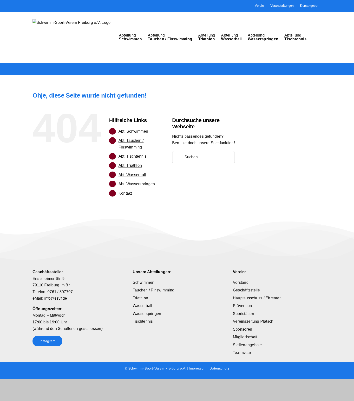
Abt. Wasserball (132, 175)
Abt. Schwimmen (133, 131)
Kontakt (125, 193)
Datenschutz (219, 368)
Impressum (197, 368)
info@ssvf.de (55, 298)
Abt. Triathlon (130, 165)
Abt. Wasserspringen (136, 184)
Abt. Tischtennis (132, 156)
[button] (314, 37)
